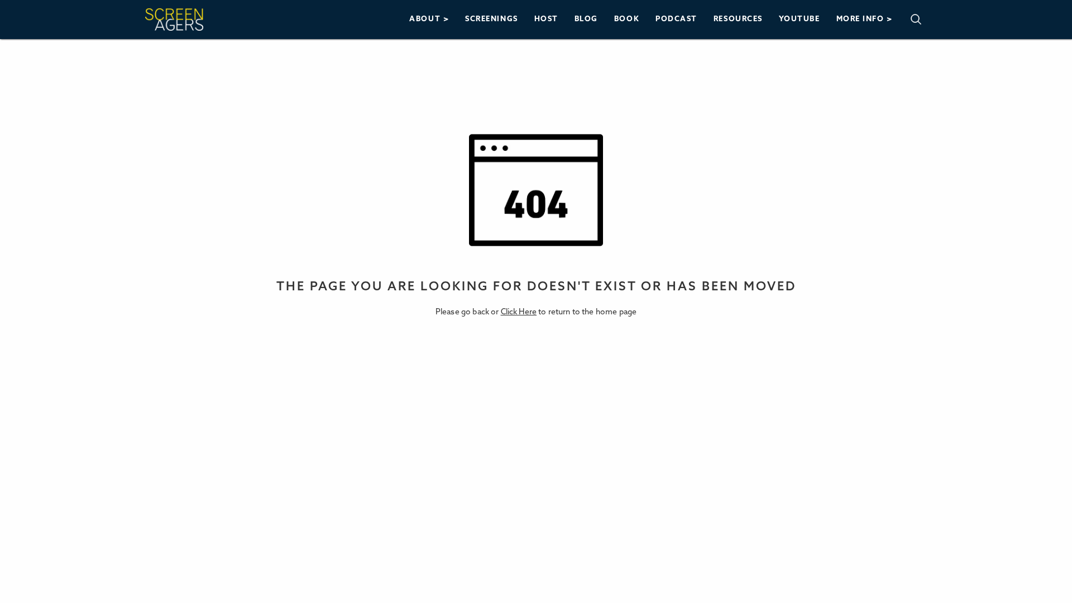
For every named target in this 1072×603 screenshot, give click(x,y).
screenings (491, 19)
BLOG (586, 19)
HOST (546, 19)
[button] (429, 19)
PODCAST (676, 19)
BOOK (626, 19)
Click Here (519, 312)
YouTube (799, 19)
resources (738, 19)
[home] (174, 19)
